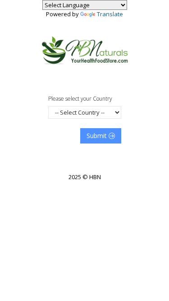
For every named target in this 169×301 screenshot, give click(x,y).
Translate (110, 14)
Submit (98, 135)
